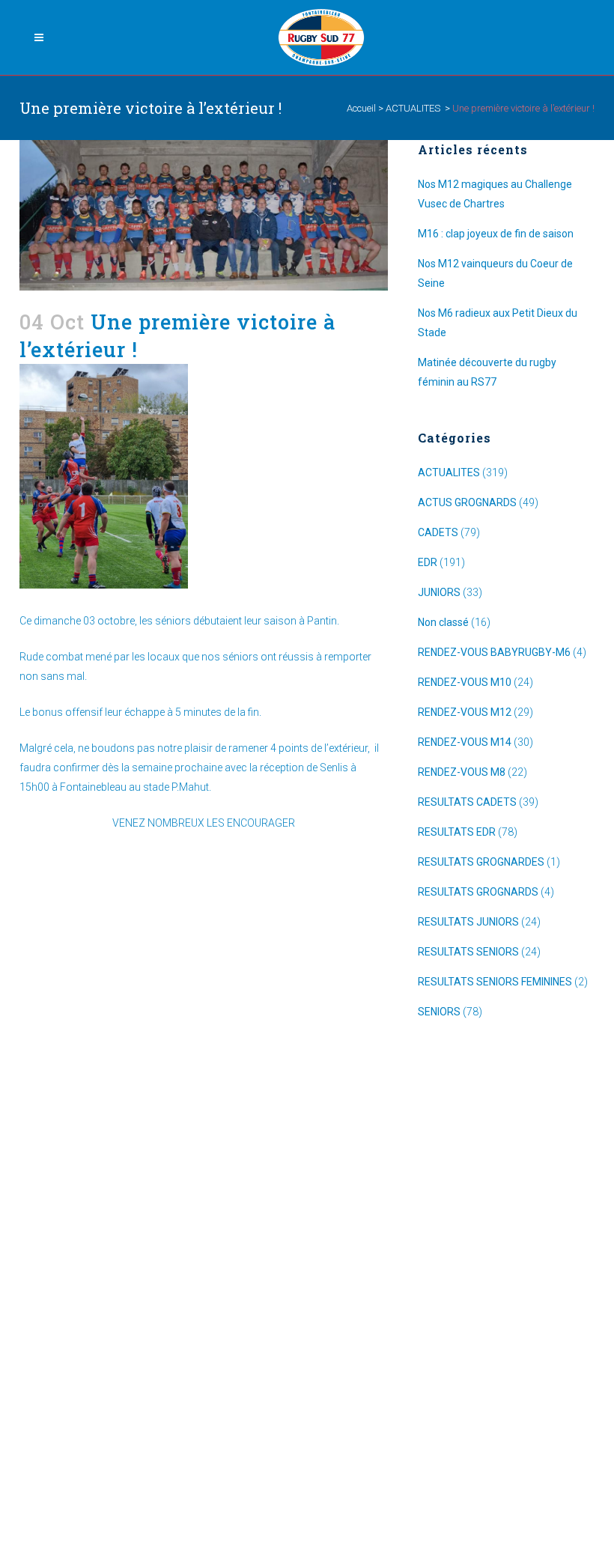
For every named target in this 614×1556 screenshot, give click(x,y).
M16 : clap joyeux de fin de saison (496, 234)
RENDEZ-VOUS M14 (464, 742)
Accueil (361, 108)
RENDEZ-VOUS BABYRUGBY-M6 (494, 652)
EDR (427, 562)
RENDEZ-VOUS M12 (464, 712)
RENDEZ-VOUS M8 (461, 772)
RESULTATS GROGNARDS (478, 892)
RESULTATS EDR (457, 832)
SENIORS (439, 1012)
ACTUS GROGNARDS (467, 502)
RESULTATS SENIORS (468, 952)
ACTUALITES (413, 108)
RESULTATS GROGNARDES (481, 862)
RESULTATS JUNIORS (468, 922)
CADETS (438, 532)
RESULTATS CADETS (467, 802)
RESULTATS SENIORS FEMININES (495, 982)
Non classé (443, 622)
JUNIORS (439, 592)
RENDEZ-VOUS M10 (464, 682)
